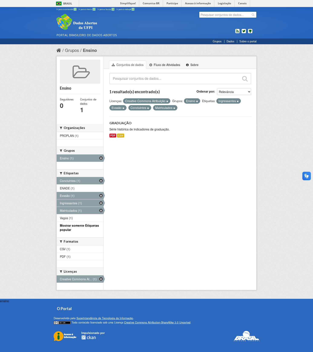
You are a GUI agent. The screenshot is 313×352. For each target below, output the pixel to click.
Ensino (90, 50)
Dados (230, 41)
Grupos (217, 41)
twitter (244, 33)
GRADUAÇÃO (120, 123)
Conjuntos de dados (130, 65)
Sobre (194, 65)
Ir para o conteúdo (66, 9)
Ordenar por (205, 91)
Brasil (67, 3)
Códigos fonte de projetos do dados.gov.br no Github (250, 33)
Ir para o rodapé (125, 9)
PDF (112, 135)
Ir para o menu (87, 9)
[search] (253, 15)
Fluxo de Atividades (166, 65)
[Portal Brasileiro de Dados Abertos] (102, 22)
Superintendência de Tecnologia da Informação (104, 318)
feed (237, 33)
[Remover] (167, 101)
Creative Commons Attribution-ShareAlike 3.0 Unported (157, 322)
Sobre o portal (248, 41)
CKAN (88, 337)
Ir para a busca (105, 9)
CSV (120, 135)
